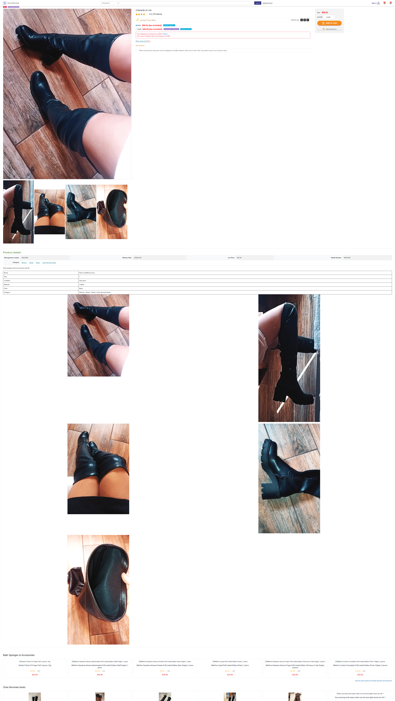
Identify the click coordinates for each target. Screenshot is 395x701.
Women (24, 262)
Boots (38, 262)
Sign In (374, 3)
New (156, 25)
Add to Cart (331, 23)
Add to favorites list (331, 29)
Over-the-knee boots (49, 262)
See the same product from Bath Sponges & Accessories (373, 680)
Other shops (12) (143, 41)
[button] (390, 2)
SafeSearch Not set (267, 3)
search (258, 3)
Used (164, 29)
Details (165, 34)
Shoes (31, 262)
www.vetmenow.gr (13, 3)
